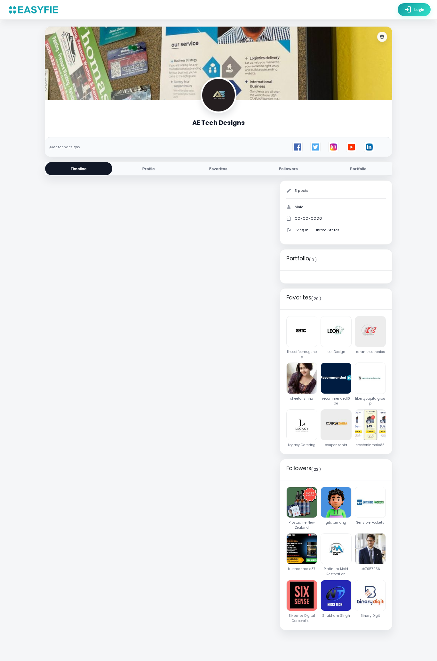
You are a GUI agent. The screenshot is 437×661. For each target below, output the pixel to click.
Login (414, 9)
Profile (148, 168)
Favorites (218, 168)
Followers (288, 168)
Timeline (79, 168)
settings (382, 37)
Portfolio (358, 168)
